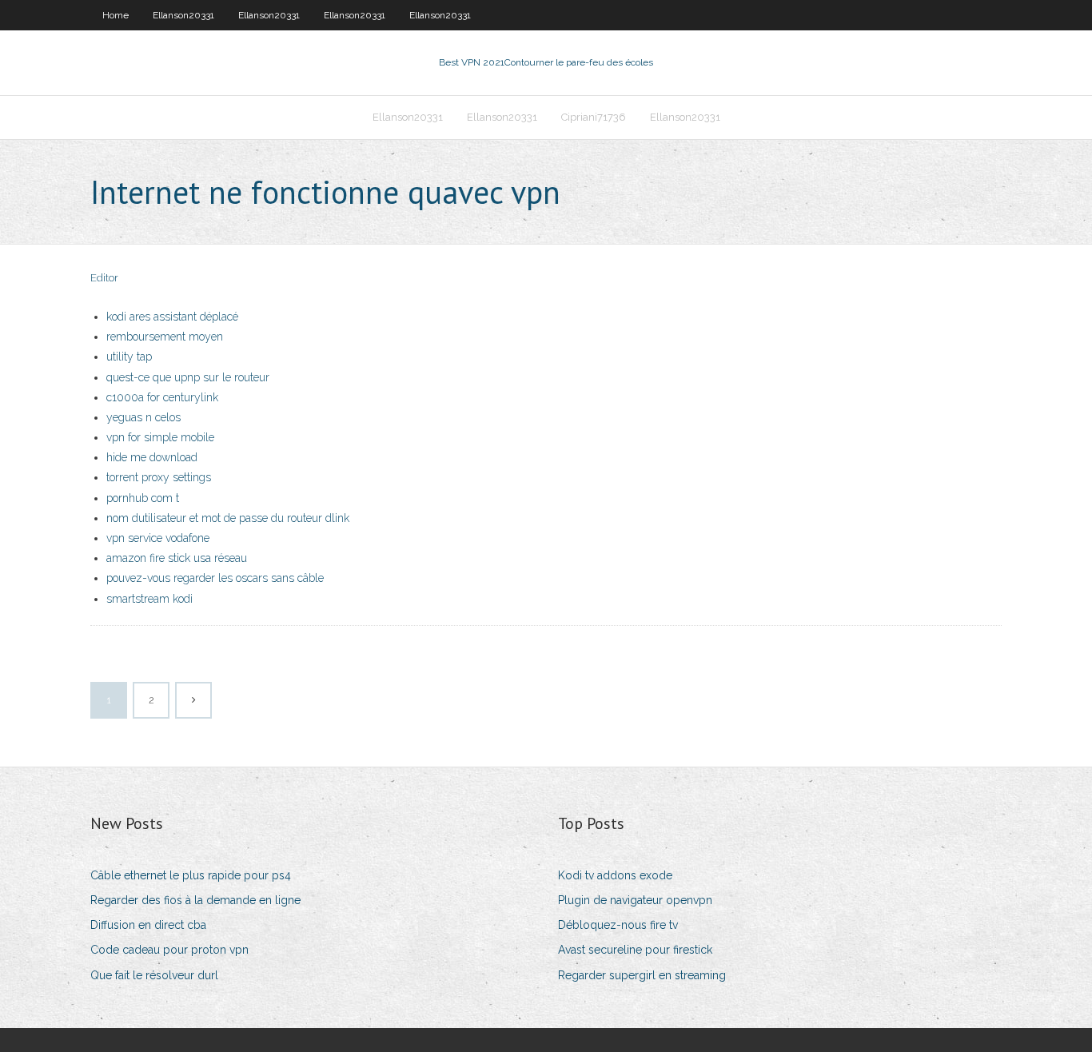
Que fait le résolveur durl (154, 975)
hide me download (151, 457)
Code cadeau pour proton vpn (169, 949)
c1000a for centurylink (162, 397)
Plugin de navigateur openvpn (635, 900)
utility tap (129, 356)
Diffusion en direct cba (148, 925)
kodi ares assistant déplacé (172, 316)
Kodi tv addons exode (615, 875)
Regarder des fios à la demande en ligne (195, 900)
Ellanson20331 (183, 15)
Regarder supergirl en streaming (642, 975)
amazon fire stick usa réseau (176, 558)
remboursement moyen (164, 336)
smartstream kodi (149, 598)
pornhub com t (142, 498)
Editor (104, 278)
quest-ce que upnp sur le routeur (187, 377)
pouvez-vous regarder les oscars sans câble (215, 578)
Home (115, 15)
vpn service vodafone (157, 538)
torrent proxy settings (158, 477)
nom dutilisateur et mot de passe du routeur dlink (227, 518)
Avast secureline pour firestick (635, 949)
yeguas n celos (143, 417)
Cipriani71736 (593, 117)
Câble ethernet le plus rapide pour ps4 (190, 875)
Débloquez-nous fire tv (618, 925)
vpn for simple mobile (160, 437)
